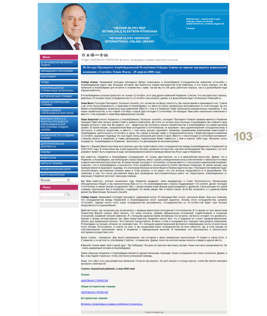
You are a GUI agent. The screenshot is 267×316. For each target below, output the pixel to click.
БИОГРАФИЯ (48, 76)
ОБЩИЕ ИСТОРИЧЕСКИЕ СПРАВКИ (55, 103)
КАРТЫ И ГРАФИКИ (52, 163)
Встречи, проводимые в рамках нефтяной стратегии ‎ (112, 304)
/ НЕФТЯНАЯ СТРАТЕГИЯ (103, 60)
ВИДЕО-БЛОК (48, 158)
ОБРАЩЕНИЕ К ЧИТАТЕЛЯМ (57, 71)
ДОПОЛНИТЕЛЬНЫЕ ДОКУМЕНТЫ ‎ (52, 145)
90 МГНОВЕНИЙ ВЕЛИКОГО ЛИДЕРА (57, 64)
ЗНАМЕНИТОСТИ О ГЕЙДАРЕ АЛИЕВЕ (57, 137)
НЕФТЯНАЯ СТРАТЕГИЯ (94, 280)
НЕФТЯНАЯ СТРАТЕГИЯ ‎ (94, 292)
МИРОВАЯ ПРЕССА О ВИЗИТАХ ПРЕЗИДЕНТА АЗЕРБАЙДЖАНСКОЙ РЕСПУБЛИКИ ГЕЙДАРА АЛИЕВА (54, 124)
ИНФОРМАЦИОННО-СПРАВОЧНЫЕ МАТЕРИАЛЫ (57, 89)
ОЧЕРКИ (45, 152)
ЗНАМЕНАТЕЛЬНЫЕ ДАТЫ (56, 169)
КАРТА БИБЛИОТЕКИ (53, 175)
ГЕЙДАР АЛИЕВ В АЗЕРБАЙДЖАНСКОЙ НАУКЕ (57, 112)
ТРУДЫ (45, 82)
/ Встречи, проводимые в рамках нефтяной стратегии (148, 60)
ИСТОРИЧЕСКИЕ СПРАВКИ (56, 96)
